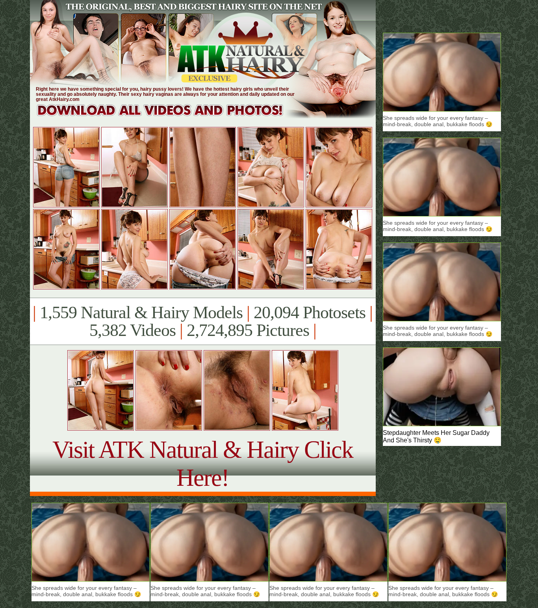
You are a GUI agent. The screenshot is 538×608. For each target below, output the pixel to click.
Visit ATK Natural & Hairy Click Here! (202, 463)
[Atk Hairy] (167, 116)
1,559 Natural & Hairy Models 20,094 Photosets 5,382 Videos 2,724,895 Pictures (203, 321)
